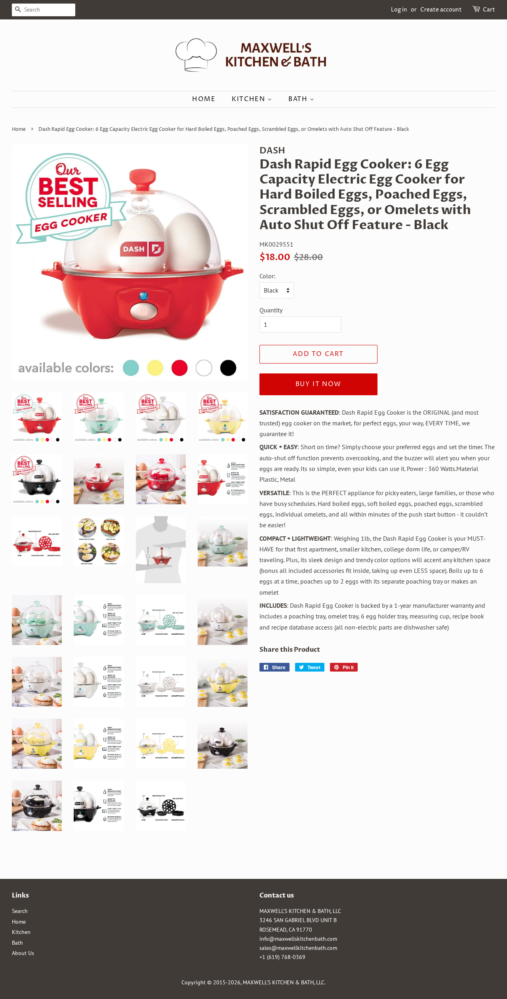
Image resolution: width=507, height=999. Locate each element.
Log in (399, 9)
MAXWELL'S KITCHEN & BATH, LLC (283, 982)
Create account (441, 9)
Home (203, 99)
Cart (489, 9)
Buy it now (318, 384)
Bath (299, 99)
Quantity (270, 310)
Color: (267, 276)
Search (20, 911)
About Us (23, 953)
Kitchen (249, 99)
